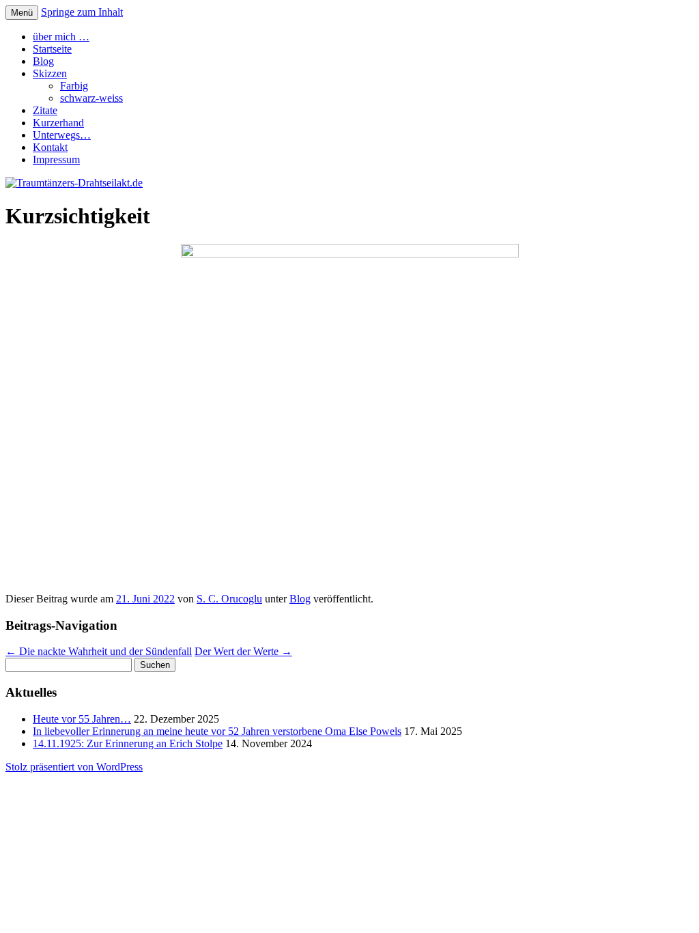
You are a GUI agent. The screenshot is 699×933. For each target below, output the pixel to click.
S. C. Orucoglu (229, 598)
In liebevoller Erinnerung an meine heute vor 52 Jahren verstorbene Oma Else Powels (217, 731)
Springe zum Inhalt (82, 12)
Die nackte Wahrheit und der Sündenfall (98, 651)
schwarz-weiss (91, 98)
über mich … (61, 36)
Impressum (56, 159)
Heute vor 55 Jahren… (82, 719)
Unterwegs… (62, 135)
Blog (43, 61)
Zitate (45, 110)
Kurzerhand (58, 122)
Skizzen (50, 73)
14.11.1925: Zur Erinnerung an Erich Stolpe (128, 743)
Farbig (74, 86)
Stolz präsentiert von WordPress (74, 766)
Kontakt (50, 147)
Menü (22, 13)
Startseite (52, 49)
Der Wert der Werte (243, 651)
